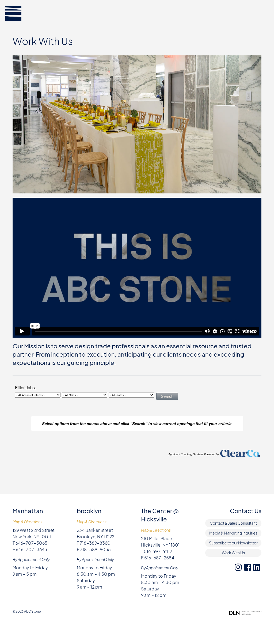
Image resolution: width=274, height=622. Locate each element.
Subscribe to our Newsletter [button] (233, 542)
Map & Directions (27, 522)
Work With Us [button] (233, 552)
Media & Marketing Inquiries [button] (233, 533)
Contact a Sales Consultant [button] (233, 523)
